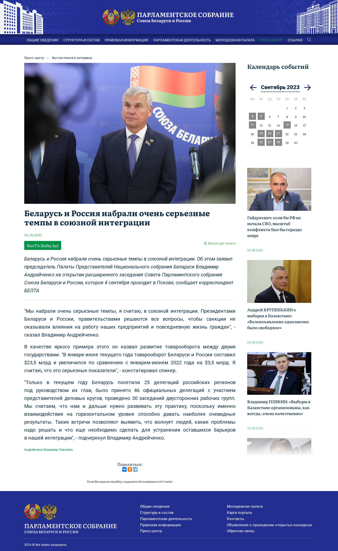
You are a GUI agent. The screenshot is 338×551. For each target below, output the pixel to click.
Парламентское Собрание (70, 527)
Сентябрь (273, 87)
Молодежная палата (245, 506)
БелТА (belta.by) (42, 245)
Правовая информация (160, 525)
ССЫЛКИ (295, 40)
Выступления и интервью (72, 58)
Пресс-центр (34, 58)
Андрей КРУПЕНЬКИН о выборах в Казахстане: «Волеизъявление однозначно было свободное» (278, 318)
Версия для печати (222, 243)
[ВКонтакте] (124, 469)
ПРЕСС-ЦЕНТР (271, 40)
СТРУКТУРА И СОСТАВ (81, 40)
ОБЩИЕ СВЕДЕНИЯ (42, 40)
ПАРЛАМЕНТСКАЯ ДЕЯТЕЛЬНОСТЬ (182, 40)
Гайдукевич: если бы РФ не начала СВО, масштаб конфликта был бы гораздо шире (274, 226)
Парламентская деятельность (166, 519)
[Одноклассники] (130, 469)
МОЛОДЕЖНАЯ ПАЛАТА (235, 40)
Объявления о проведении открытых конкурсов (269, 525)
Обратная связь (240, 531)
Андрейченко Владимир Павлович (48, 449)
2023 (293, 87)
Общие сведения (154, 506)
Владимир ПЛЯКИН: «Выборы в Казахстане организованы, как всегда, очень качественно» (278, 407)
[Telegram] (135, 469)
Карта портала (239, 512)
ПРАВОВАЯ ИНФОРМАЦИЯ (126, 40)
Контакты (235, 519)
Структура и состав (157, 512)
